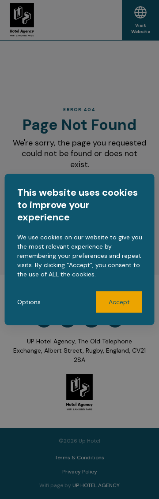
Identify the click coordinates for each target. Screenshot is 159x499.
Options (29, 302)
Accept (119, 302)
